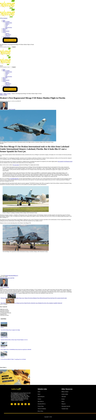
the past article (16, 164)
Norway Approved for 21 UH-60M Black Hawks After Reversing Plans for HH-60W (16, 349)
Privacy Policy (41, 406)
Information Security (66, 406)
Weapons (2, 356)
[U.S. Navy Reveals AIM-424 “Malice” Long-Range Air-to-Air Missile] (4, 355)
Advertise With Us (41, 403)
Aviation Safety (65, 394)
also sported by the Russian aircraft (65, 161)
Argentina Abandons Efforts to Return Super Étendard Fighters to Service (14, 339)
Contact (39, 398)
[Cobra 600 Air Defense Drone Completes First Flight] (4, 326)
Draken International (9, 275)
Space (63, 401)
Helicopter (64, 396)
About (39, 394)
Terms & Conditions (42, 408)
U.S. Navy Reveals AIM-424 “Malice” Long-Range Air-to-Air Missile (13, 359)
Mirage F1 (16, 275)
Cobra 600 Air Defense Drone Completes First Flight (10, 329)
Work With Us (40, 401)
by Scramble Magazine (14, 178)
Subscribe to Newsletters (10, 40)
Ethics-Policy (40, 411)
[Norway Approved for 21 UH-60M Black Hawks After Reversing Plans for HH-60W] (4, 345)
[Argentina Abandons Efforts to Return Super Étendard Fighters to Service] (4, 336)
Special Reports (41, 396)
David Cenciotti (12, 109)
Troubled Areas (65, 408)
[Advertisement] (36, 263)
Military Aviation (3, 94)
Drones (2, 327)
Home (39, 391)
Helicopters (3, 347)
